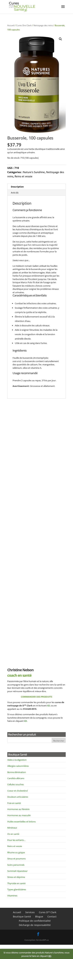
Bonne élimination (16, 772)
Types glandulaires (16, 889)
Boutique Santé (22, 916)
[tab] (36, 187)
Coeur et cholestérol (17, 790)
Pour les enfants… (16, 840)
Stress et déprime (16, 877)
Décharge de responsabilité (35, 925)
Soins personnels (15, 864)
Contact (52, 916)
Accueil (10, 25)
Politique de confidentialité (35, 920)
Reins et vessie (23, 176)
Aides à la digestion (16, 759)
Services (30, 912)
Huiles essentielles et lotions (21, 821)
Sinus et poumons (16, 858)
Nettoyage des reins (43, 25)
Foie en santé (14, 803)
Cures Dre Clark (24, 25)
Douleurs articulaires (17, 796)
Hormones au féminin (18, 809)
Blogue (39, 916)
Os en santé (13, 833)
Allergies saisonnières (18, 765)
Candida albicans (15, 778)
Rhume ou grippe (16, 852)
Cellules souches (15, 784)
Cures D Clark (47, 912)
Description (17, 186)
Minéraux (12, 827)
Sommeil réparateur (17, 870)
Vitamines (12, 895)
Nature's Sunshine (34, 172)
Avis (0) (14, 192)
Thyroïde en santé (16, 883)
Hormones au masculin (19, 815)
